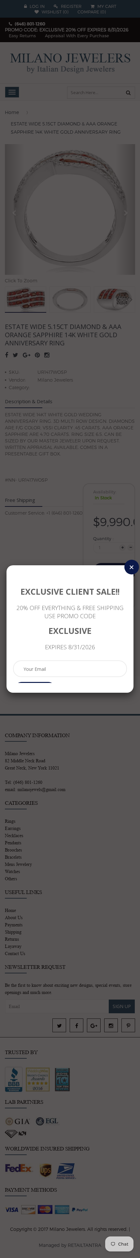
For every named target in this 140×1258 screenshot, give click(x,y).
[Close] (131, 567)
